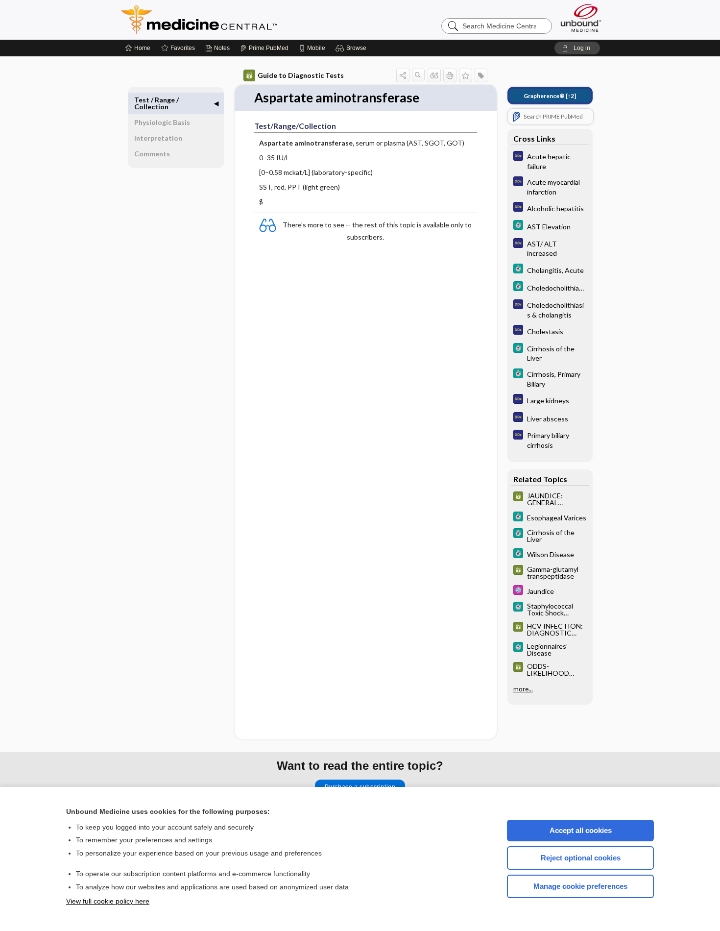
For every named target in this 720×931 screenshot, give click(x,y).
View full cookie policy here (107, 901)
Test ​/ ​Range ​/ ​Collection (157, 103)
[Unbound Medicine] (580, 17)
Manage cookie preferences (580, 886)
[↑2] (550, 95)
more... (523, 689)
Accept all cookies (581, 830)
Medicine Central (242, 19)
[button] (352, 48)
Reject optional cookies (581, 858)
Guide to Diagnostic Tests (301, 75)
